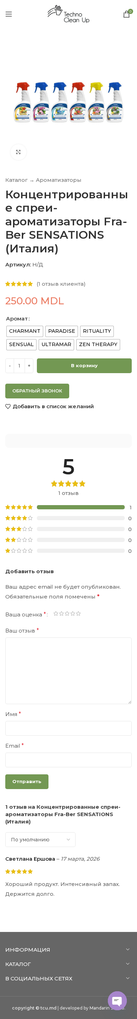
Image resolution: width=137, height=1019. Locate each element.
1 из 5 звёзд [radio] (56, 615)
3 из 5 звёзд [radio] (67, 615)
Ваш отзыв (22, 630)
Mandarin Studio (107, 1008)
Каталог (16, 180)
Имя (13, 714)
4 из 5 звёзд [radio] (73, 615)
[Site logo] (68, 13)
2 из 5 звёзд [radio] (61, 615)
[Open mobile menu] (9, 14)
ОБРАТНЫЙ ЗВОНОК (37, 390)
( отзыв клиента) (61, 283)
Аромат (17, 318)
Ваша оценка (25, 614)
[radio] (25, 331)
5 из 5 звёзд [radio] (78, 615)
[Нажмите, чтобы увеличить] (18, 152)
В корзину (84, 365)
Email (14, 745)
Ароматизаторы (58, 180)
